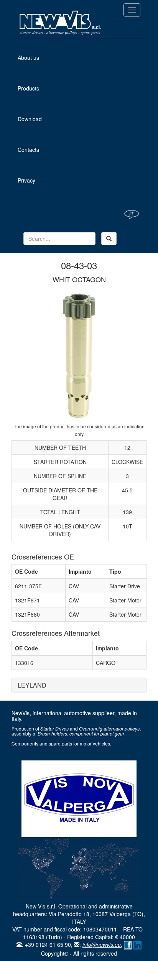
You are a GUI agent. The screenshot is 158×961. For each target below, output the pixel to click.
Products (28, 88)
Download (30, 119)
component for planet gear (96, 733)
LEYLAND (32, 685)
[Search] (109, 238)
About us (39, 57)
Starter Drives (54, 728)
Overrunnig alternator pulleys (109, 728)
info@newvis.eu (101, 944)
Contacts (28, 149)
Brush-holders (52, 733)
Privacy (26, 180)
